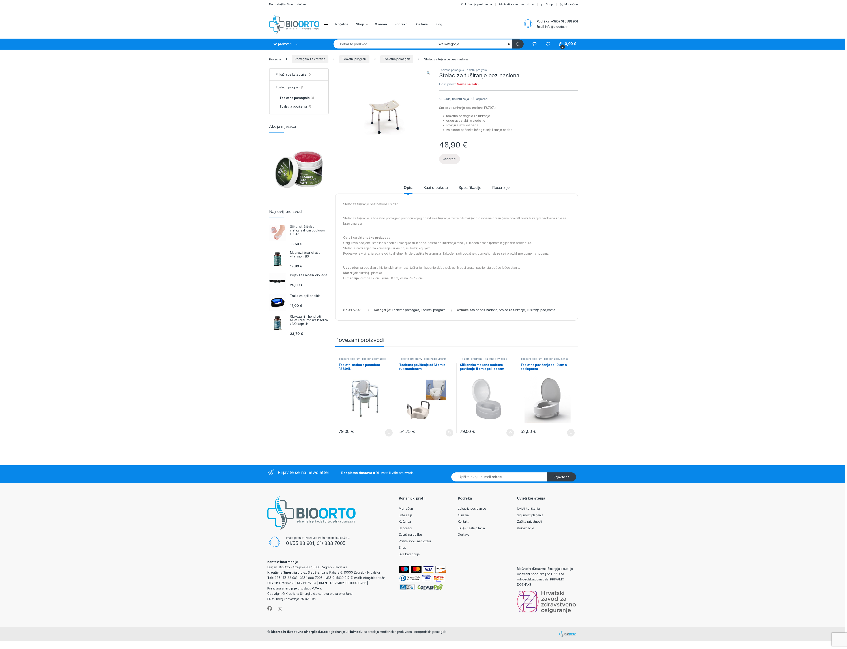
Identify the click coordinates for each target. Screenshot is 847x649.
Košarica (405, 521)
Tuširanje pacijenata (541, 310)
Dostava (421, 24)
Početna (341, 24)
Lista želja (405, 515)
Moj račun (571, 4)
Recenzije (501, 188)
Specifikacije (470, 188)
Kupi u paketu (435, 188)
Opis (408, 188)
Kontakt (401, 24)
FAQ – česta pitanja (471, 528)
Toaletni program (354, 59)
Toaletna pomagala (397, 59)
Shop (549, 4)
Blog (438, 24)
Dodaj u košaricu (386, 432)
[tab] (408, 190)
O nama (381, 24)
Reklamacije (525, 528)
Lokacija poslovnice (478, 4)
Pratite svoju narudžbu (519, 4)
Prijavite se (562, 477)
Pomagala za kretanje (310, 59)
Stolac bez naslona (483, 310)
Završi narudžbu (410, 534)
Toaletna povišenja (434, 358)
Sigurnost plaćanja (530, 515)
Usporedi (482, 99)
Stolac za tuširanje (512, 310)
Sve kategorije (409, 554)
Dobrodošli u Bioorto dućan (287, 4)
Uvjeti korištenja (528, 508)
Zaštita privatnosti (529, 521)
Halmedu (356, 632)
